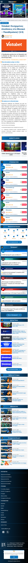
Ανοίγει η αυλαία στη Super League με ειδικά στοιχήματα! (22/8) (19, 339)
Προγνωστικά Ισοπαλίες (6, 476)
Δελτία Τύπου (4, 23)
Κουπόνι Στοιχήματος (5, 491)
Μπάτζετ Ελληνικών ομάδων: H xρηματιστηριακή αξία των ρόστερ (19, 412)
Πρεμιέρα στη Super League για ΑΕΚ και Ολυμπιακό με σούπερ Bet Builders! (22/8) (19, 332)
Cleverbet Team (8, 35)
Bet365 (7, 202)
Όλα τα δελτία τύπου (13, 369)
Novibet (8, 172)
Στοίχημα (3, 493)
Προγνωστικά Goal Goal (6, 481)
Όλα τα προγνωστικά (13, 242)
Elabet (7, 180)
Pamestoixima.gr (10, 187)
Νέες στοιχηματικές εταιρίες (18, 449)
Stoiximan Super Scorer (17, 364)
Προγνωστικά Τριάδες (6, 483)
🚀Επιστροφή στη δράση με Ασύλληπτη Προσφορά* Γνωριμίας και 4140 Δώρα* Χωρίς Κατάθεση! (12, 283)
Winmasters (9, 210)
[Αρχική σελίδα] (0, 20)
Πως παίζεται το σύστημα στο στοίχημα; (18, 456)
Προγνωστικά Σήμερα (5, 474)
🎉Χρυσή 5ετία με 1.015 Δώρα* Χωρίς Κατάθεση (13, 293)
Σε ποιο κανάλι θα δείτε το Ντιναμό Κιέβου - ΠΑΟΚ (19, 418)
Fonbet (7, 195)
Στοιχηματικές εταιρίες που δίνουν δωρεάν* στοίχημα (19, 443)
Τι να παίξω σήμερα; (5, 489)
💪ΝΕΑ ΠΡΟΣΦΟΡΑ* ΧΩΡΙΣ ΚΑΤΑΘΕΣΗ (10, 301)
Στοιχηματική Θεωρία (5, 498)
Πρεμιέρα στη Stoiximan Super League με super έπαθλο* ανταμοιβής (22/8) (18, 345)
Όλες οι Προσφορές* (13, 315)
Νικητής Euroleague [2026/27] (18, 380)
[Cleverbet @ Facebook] (3, 532)
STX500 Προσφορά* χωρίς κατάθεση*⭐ (11, 255)
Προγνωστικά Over (5, 479)
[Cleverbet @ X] (7, 532)
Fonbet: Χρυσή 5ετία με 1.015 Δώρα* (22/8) (11, 154)
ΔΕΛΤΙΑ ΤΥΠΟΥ (4, 20)
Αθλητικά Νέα (4, 496)
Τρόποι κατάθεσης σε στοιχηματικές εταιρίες (17, 431)
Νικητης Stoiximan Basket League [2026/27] (19, 393)
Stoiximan (8, 165)
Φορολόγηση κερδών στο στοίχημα (19, 463)
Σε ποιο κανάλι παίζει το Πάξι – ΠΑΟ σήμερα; (18, 425)
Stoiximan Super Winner (17, 358)
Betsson (8, 217)
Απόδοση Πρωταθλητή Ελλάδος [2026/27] (18, 387)
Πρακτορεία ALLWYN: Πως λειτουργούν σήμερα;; (17, 400)
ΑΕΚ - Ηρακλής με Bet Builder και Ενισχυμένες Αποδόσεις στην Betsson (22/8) (18, 351)
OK (14, 557)
